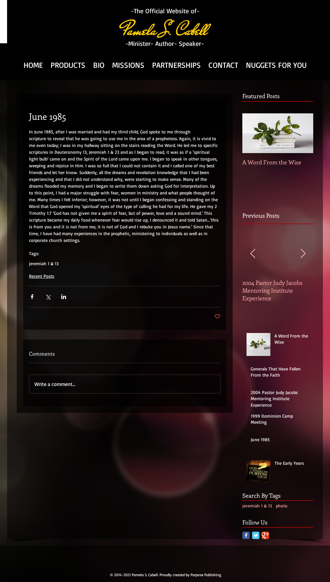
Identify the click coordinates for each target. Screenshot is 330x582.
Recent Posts (41, 276)
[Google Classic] (265, 535)
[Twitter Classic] (255, 535)
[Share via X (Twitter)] (48, 297)
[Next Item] (303, 254)
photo (281, 505)
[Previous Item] (253, 254)
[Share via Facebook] (32, 297)
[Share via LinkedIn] (64, 297)
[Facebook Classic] (246, 535)
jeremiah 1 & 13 (44, 263)
